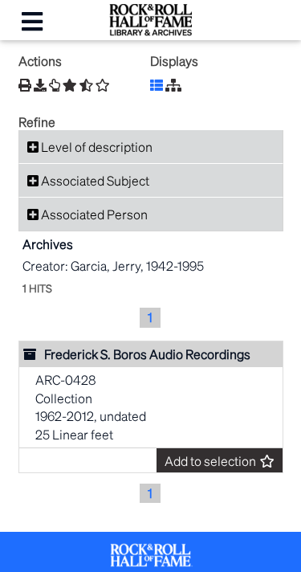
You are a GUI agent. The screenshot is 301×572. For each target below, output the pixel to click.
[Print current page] (24, 84)
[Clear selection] (103, 85)
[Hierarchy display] (173, 84)
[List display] (156, 84)
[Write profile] (54, 85)
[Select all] (70, 85)
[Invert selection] (86, 85)
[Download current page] (40, 84)
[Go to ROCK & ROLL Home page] (150, 30)
